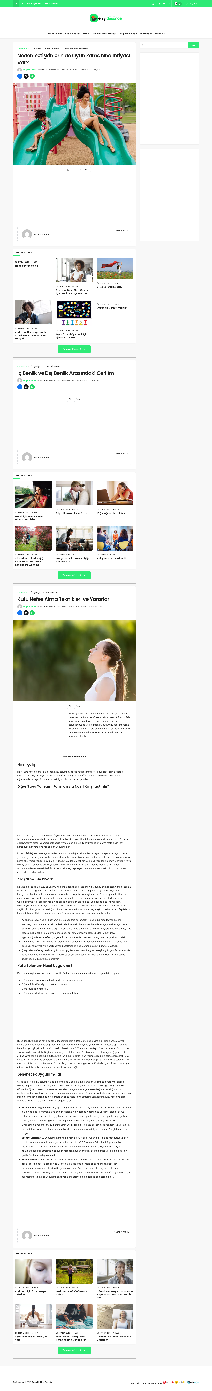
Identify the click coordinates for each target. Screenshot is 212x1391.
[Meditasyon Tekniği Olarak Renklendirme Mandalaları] (74, 1316)
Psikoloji (160, 33)
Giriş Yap (193, 3)
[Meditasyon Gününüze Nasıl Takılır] (74, 1271)
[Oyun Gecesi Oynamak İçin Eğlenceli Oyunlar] (74, 313)
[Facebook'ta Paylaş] (19, 76)
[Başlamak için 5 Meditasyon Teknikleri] (33, 1271)
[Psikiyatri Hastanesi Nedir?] (115, 538)
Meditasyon (55, 33)
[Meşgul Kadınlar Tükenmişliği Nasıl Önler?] (74, 538)
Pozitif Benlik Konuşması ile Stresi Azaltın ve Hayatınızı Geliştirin (30, 335)
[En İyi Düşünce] (106, 18)
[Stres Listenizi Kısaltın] (115, 268)
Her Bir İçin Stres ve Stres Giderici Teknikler (29, 518)
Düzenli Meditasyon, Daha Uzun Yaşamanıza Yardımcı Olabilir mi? (115, 1294)
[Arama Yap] (153, 3)
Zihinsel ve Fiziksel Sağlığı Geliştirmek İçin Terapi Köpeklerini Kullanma (29, 561)
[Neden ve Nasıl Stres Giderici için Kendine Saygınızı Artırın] (74, 270)
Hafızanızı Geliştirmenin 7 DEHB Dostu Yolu (40, 3)
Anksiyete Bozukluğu (104, 33)
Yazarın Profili (121, 230)
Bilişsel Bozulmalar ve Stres (71, 513)
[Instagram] (169, 3)
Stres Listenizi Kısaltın (109, 286)
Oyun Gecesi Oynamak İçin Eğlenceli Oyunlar (71, 336)
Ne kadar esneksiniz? (27, 265)
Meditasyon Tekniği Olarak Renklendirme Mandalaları (71, 1338)
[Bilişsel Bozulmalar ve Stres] (74, 493)
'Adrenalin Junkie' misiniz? (112, 307)
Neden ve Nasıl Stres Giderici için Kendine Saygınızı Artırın (72, 292)
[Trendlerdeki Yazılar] (16, 3)
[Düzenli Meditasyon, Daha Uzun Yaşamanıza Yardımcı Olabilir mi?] (115, 1271)
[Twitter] (164, 3)
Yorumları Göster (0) (73, 349)
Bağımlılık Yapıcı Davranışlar (135, 33)
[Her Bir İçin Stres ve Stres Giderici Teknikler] (33, 494)
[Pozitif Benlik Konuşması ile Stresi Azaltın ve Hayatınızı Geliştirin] (33, 312)
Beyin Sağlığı (72, 33)
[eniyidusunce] (28, 234)
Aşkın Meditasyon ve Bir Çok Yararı (31, 1338)
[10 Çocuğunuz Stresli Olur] (115, 493)
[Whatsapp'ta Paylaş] (32, 76)
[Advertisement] (74, 193)
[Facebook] (159, 3)
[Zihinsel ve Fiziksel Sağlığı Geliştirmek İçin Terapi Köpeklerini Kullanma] (33, 538)
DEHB (86, 33)
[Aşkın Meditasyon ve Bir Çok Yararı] (33, 1316)
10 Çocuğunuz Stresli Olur (111, 513)
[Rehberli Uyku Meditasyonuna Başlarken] (115, 1316)
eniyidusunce (29, 69)
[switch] (178, 4)
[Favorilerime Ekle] (61, 169)
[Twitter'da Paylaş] (26, 76)
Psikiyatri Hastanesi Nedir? (112, 558)
